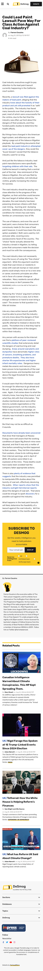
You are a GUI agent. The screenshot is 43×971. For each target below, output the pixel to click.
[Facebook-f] (3, 942)
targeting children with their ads (17, 166)
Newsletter (6, 938)
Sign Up (30, 550)
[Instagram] (14, 942)
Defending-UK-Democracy (18, 819)
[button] (21, 897)
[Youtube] (11, 942)
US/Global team (24, 559)
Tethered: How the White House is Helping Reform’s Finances (20, 801)
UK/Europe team (25, 562)
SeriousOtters (15, 965)
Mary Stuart (9, 692)
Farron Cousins (17, 33)
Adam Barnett (10, 752)
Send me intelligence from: (12, 558)
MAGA (10, 762)
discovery (30, 494)
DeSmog (24, 4)
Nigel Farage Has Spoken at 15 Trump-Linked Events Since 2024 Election (20, 744)
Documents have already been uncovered (21, 433)
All (21, 556)
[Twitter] (7, 942)
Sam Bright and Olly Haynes (14, 809)
